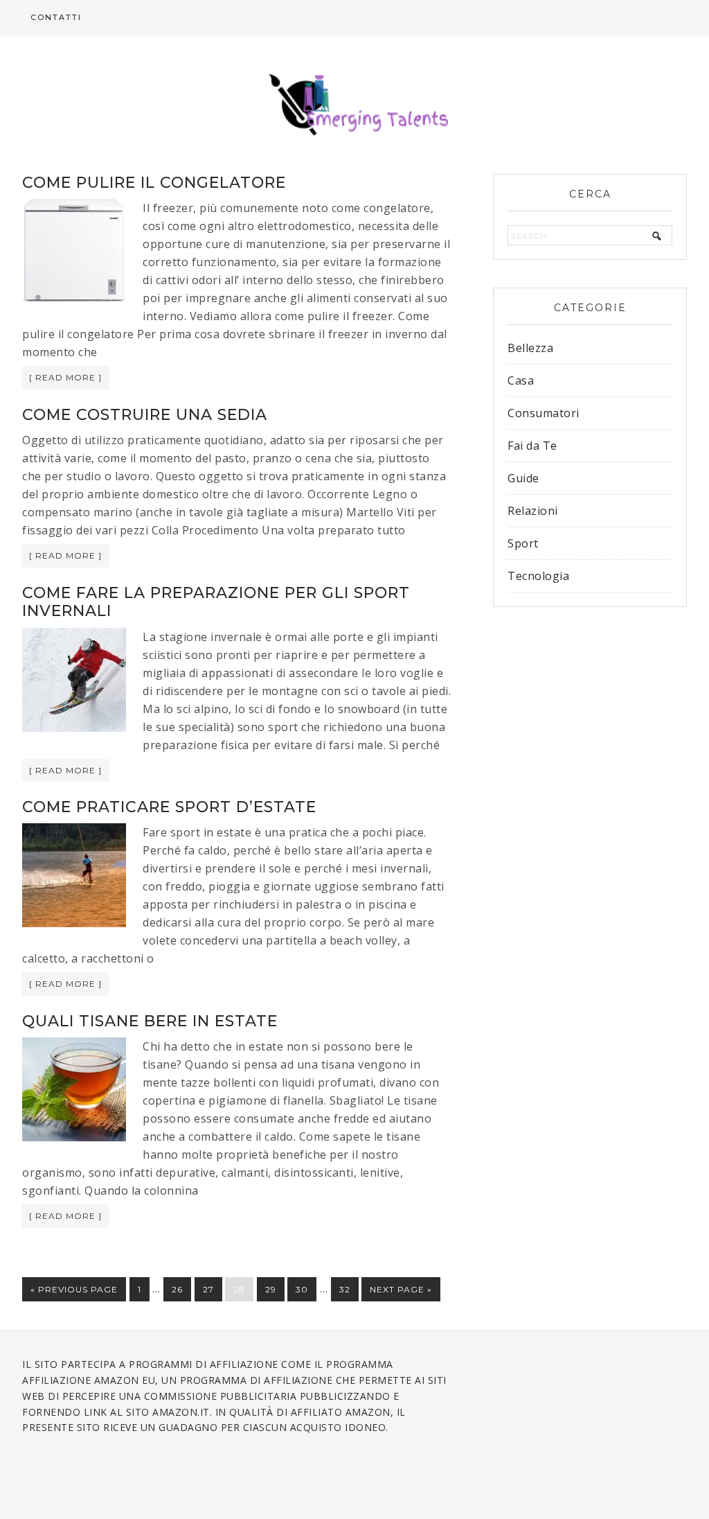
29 (270, 1289)
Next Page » (401, 1289)
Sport (523, 543)
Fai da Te (532, 445)
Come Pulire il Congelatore (154, 182)
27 (208, 1289)
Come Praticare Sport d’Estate (169, 807)
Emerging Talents (354, 104)
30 (302, 1289)
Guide (523, 478)
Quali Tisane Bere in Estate (150, 1021)
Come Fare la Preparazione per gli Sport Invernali (216, 601)
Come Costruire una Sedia (144, 414)
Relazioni (533, 510)
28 (239, 1289)
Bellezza (530, 347)
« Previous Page (74, 1289)
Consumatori (544, 413)
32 (344, 1289)
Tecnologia (538, 575)
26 (177, 1289)
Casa (521, 380)
